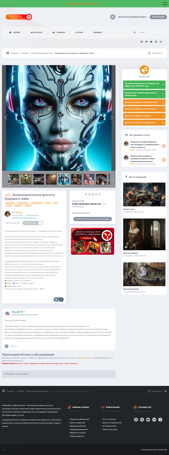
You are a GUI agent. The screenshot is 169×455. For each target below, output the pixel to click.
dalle (42, 289)
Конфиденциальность (79, 429)
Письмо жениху (130, 253)
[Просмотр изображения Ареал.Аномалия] (144, 274)
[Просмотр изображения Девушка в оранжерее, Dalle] (26, 179)
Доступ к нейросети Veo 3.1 (138, 116)
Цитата (14, 346)
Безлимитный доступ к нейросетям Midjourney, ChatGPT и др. (142, 84)
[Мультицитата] (6, 346)
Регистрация (158, 17)
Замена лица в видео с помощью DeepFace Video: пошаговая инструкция (142, 158)
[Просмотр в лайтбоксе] (59, 118)
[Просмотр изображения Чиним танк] (144, 194)
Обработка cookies (78, 433)
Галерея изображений (79, 419)
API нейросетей (109, 426)
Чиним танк (128, 209)
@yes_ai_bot (18, 415)
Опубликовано (24, 315)
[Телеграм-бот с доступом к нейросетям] (92, 241)
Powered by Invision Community (154, 450)
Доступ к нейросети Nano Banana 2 (141, 102)
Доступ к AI (36, 32)
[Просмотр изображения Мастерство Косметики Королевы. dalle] (76, 179)
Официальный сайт (78, 426)
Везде (159, 32)
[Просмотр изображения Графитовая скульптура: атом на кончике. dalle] (101, 179)
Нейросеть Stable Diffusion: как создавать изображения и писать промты (144, 144)
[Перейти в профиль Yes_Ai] (7, 313)
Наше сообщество (77, 423)
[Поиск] (134, 32)
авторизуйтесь (84, 358)
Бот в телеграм (109, 419)
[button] (5, 179)
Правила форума (77, 436)
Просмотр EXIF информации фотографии (93, 219)
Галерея (60, 32)
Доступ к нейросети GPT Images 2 (141, 109)
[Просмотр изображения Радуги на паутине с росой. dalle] (51, 179)
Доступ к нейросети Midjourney (140, 123)
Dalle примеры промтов (86, 203)
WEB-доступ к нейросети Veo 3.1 (82, 4)
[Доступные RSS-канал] (165, 391)
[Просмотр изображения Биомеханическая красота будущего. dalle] (63, 179)
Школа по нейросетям (112, 423)
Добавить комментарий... (17, 374)
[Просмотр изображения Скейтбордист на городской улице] (13, 179)
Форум (16, 32)
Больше (97, 32)
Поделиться (13, 223)
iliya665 (129, 212)
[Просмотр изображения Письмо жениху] (144, 234)
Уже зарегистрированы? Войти (132, 17)
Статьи (79, 32)
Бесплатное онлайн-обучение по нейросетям (141, 94)
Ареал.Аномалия (131, 289)
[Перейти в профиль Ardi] (7, 214)
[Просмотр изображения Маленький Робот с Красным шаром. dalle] (89, 179)
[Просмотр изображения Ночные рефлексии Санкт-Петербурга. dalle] (38, 179)
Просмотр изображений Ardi (24, 218)
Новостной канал (110, 429)
